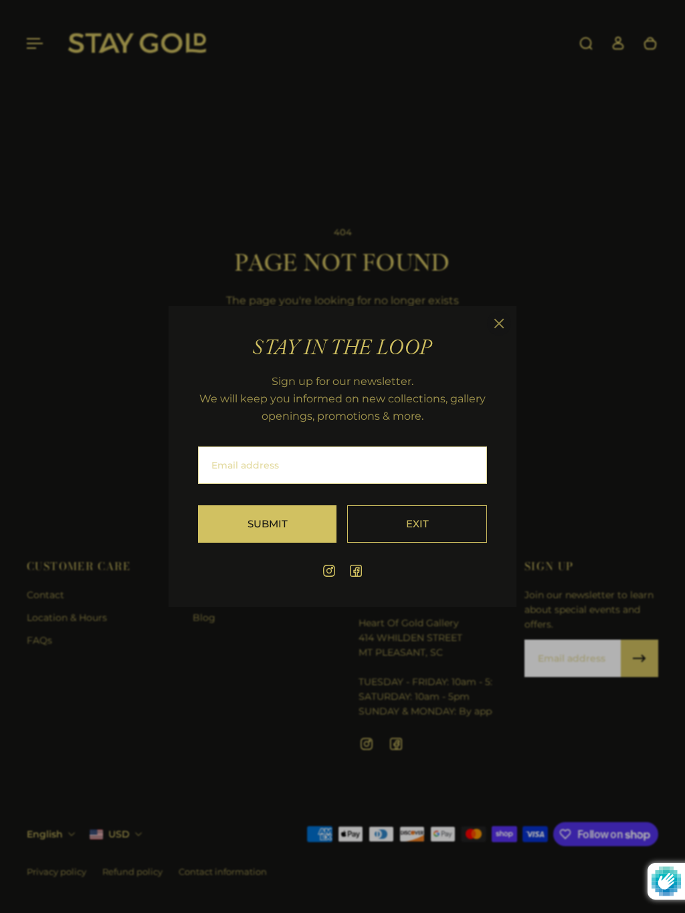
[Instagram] (329, 570)
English (45, 834)
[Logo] (137, 43)
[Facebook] (356, 570)
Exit (417, 523)
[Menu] (34, 43)
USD (119, 834)
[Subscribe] (639, 658)
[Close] (499, 323)
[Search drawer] (586, 43)
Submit (268, 523)
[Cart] (650, 43)
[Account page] (618, 43)
